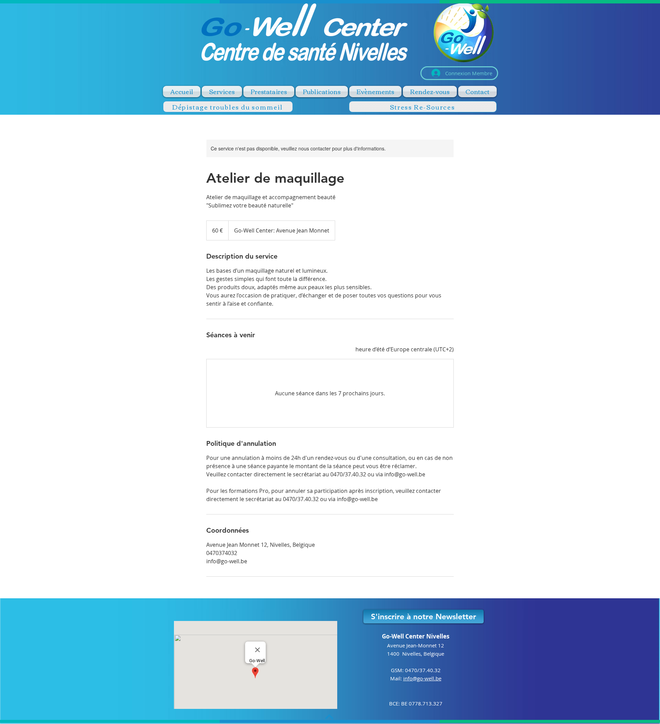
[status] (404, 349)
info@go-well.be (422, 678)
